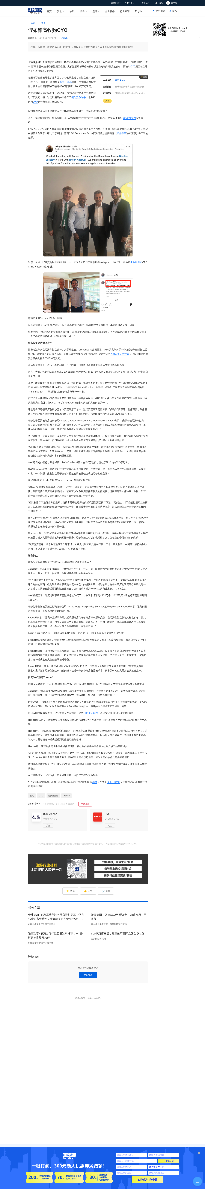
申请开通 (85, 803)
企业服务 (110, 11)
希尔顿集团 (136, 262)
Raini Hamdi (113, 781)
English (139, 11)
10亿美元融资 (90, 712)
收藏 (70, 890)
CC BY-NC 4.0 (130, 844)
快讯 (72, 11)
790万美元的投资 (119, 353)
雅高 (69, 81)
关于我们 (145, 3)
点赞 (88, 890)
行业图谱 (125, 11)
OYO (132, 66)
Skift (94, 781)
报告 (82, 11)
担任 (119, 133)
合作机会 (128, 3)
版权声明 (91, 844)
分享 (106, 890)
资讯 (59, 11)
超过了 (63, 81)
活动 (94, 11)
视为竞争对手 (78, 97)
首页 (49, 11)
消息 (161, 3)
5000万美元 (129, 117)
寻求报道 (160, 10)
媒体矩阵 (115, 3)
